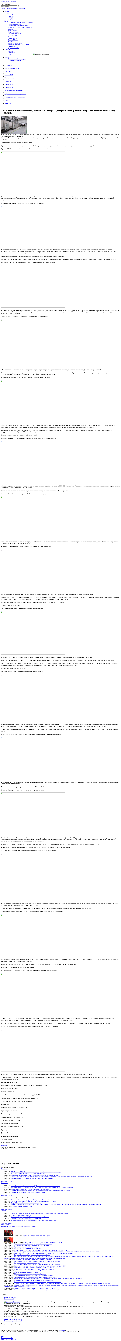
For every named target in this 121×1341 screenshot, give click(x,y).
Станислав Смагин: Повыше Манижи (22, 1206)
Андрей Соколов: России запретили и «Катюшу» (26, 1203)
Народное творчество (14, 33)
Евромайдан (12, 46)
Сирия (6, 100)
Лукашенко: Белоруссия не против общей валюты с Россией (32, 1259)
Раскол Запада (12, 30)
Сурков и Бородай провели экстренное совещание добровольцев (33, 1275)
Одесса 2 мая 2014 (13, 48)
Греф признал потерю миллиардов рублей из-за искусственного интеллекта (37, 1261)
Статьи (7, 13)
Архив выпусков (9, 1319)
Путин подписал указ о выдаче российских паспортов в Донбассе (43, 1242)
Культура (10, 17)
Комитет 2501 (9, 75)
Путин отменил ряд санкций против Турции (36, 1235)
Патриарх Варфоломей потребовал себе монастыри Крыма (32, 1255)
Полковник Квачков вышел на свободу (26, 1272)
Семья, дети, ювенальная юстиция (15, 97)
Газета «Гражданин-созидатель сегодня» (13, 8)
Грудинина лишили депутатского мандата (27, 1263)
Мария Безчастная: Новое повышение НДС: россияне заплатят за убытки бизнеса (35, 1186)
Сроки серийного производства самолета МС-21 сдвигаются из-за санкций (37, 1271)
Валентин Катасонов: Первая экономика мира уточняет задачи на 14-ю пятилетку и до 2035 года (40, 1190)
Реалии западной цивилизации (14, 90)
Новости (7, 49)
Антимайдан (8, 65)
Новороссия (8, 81)
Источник (4, 1145)
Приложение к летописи (15, 60)
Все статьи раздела (6, 1181)
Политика (11, 14)
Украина (10, 41)
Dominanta (62, 1330)
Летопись (7, 57)
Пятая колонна (12, 38)
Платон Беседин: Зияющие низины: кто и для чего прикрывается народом (33, 1201)
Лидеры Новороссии (14, 24)
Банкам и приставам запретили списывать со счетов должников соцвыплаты (37, 1282)
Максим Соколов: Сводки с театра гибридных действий (28, 1173)
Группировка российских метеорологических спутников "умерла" (34, 1267)
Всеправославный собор (12, 68)
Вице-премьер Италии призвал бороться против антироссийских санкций (36, 1290)
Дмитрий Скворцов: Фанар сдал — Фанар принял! (26, 1218)
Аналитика (11, 37)
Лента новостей (5, 1224)
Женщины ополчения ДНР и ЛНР (18, 44)
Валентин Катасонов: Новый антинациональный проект (28, 1192)
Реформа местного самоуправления (15, 94)
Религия (10, 19)
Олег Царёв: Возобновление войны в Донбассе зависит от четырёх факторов (34, 1175)
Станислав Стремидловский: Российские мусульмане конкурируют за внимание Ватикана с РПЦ (40, 1213)
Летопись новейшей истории (17, 59)
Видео (6, 21)
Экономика (11, 16)
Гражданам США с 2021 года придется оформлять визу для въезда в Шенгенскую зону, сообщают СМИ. (45, 1253)
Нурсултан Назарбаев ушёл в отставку (25, 1247)
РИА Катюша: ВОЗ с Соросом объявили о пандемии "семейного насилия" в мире (36, 1172)
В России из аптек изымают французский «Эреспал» (30, 1274)
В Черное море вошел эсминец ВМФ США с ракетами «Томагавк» (34, 1269)
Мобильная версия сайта (8, 1339)
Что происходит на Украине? (13, 1321)
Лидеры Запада (12, 35)
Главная (7, 11)
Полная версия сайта (7, 1338)
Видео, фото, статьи (10, 1297)
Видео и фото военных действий (18, 25)
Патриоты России (13, 32)
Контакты (19, 1319)
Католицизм (8, 71)
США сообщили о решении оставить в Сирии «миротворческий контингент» (37, 1264)
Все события (4, 1226)
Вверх (2, 1336)
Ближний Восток (13, 40)
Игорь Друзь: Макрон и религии (21, 1215)
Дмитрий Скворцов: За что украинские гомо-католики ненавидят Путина (33, 1220)
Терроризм (8, 103)
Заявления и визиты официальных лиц (20, 27)
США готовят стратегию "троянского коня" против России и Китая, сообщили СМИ (40, 1266)
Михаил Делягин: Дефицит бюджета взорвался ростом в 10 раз (30, 1189)
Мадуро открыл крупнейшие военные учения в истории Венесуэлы (34, 1288)
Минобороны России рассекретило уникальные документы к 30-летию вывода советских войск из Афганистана (48, 1278)
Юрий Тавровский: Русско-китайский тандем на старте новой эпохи (32, 1178)
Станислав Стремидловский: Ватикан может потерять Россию (30, 1217)
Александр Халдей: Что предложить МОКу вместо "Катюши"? (30, 1200)
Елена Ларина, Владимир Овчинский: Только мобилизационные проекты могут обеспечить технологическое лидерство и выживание (51, 1176)
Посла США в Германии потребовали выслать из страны (31, 1245)
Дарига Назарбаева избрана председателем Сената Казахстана (33, 1244)
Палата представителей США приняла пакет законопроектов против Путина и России (40, 1250)
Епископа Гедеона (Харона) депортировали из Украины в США (33, 1280)
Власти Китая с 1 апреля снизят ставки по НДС (28, 1248)
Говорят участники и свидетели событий (20, 22)
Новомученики (9, 78)
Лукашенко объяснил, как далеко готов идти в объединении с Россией (35, 1277)
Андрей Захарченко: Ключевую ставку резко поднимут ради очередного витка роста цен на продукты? (42, 1187)
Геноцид (10, 29)
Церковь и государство (15, 43)
